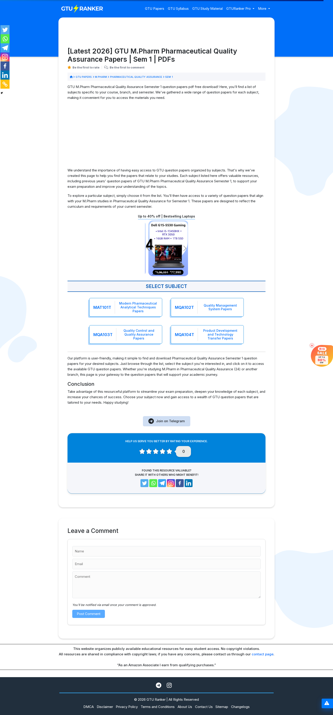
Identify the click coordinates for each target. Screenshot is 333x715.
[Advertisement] (166, 136)
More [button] (262, 8)
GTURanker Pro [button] (239, 8)
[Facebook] (5, 66)
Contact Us (204, 707)
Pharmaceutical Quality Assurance (136, 76)
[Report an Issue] (327, 703)
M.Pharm (101, 76)
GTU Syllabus (178, 8)
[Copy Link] (5, 84)
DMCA (88, 707)
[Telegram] (5, 47)
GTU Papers (154, 8)
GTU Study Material (207, 8)
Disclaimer (105, 707)
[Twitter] (5, 29)
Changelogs (240, 707)
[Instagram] (5, 56)
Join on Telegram (170, 421)
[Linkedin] (5, 75)
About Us (185, 707)
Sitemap (221, 707)
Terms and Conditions (158, 707)
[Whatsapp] (5, 38)
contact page (262, 654)
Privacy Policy (127, 707)
